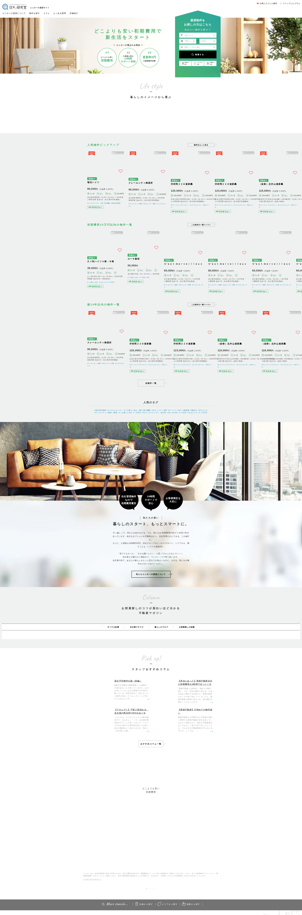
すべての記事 (113, 647)
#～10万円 (203, 432)
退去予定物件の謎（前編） (128, 701)
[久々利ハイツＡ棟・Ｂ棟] (107, 271)
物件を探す (34, 13)
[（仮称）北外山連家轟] (239, 357)
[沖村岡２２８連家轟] (195, 185)
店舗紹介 (74, 13)
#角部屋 (186, 430)
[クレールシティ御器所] (151, 185)
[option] (108, 115)
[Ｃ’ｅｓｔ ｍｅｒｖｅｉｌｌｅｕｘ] (63, 271)
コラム (46, 13)
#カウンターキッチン (150, 432)
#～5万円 (111, 292)
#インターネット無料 (138, 205)
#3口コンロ (60, 205)
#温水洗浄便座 (115, 205)
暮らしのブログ (161, 647)
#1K (151, 290)
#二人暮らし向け (125, 432)
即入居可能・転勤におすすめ (172, 120)
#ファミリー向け (175, 430)
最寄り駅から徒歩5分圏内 (151, 120)
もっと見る (201, 145)
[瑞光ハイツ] (107, 185)
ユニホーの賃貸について (14, 13)
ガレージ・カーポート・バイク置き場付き (194, 120)
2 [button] (151, 909)
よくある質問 (59, 13)
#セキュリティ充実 (152, 205)
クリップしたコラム (291, 3)
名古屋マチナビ (137, 647)
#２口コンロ (103, 292)
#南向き (194, 430)
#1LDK (175, 432)
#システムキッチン (24, 210)
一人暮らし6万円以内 (108, 120)
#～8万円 (137, 432)
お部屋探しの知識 (187, 647)
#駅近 (115, 432)
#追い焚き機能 (69, 205)
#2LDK (163, 432)
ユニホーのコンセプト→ (92, 899)
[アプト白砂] (63, 185)
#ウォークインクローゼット (184, 210)
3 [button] (154, 909)
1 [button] (147, 909)
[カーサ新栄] (151, 271)
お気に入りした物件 (268, 3)
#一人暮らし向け (92, 292)
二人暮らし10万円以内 (129, 120)
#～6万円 (146, 290)
